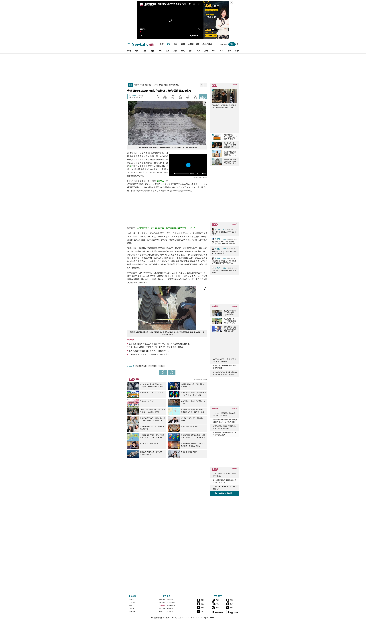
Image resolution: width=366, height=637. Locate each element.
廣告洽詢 (170, 611)
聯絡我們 (162, 602)
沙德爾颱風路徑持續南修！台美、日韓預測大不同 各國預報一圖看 (193, 411)
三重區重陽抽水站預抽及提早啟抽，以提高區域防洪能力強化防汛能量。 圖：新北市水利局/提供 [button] (167, 147)
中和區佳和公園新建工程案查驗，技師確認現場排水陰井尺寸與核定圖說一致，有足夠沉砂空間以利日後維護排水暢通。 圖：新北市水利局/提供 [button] (167, 333)
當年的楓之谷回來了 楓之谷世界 (151, 392)
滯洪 (131, 166)
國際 (136, 51)
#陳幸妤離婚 (207, 44)
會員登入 (162, 611)
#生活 (130, 366)
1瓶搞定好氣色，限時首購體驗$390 (192, 419)
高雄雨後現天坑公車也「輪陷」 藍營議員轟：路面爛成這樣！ (193, 445)
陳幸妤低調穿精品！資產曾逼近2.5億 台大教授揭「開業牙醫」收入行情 (152, 419)
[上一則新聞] (201, 85)
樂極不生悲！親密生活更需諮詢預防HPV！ (193, 402)
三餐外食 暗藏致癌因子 (189, 452)
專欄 (221, 51)
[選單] (128, 44)
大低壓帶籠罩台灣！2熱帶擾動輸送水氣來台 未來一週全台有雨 (193, 394)
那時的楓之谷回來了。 (148, 401)
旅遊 (206, 51)
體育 (190, 51)
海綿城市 (160, 181)
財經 (144, 51)
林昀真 (134, 96)
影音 (237, 51)
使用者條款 (171, 602)
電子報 (131, 608)
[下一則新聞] (205, 85)
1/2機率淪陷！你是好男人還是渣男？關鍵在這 (192, 385)
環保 (214, 51)
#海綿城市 (152, 366)
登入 (232, 44)
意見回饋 (162, 608)
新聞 (168, 44)
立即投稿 (162, 605)
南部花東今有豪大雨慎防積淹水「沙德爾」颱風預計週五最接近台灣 (152, 385)
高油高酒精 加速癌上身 (189, 426)
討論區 (182, 44)
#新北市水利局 (141, 366)
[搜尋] (237, 44)
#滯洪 (162, 366)
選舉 (229, 51)
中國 (160, 51)
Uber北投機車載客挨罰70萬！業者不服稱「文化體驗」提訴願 (152, 411)
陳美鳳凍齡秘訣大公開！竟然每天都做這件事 (152, 428)
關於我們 (162, 599)
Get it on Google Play (218, 612)
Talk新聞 (190, 44)
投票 (130, 605)
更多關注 (218, 596)
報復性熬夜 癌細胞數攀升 (149, 443)
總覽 (162, 44)
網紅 (183, 51)
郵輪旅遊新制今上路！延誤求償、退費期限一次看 (152, 453)
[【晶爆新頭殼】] (216, 20)
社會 (152, 51)
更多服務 (167, 596)
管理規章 (170, 608)
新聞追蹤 (132, 611)
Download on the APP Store (232, 612)
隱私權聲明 (171, 605)
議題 (198, 44)
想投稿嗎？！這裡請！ (224, 493)
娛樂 (175, 51)
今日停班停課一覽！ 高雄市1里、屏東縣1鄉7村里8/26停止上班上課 (166, 228)
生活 (167, 51)
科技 (198, 51)
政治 (129, 51)
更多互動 (132, 596)
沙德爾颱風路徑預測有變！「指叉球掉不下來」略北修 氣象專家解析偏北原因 (152, 436)
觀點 (175, 44)
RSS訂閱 (170, 599)
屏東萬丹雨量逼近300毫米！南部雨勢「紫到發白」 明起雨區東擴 (193, 436)
